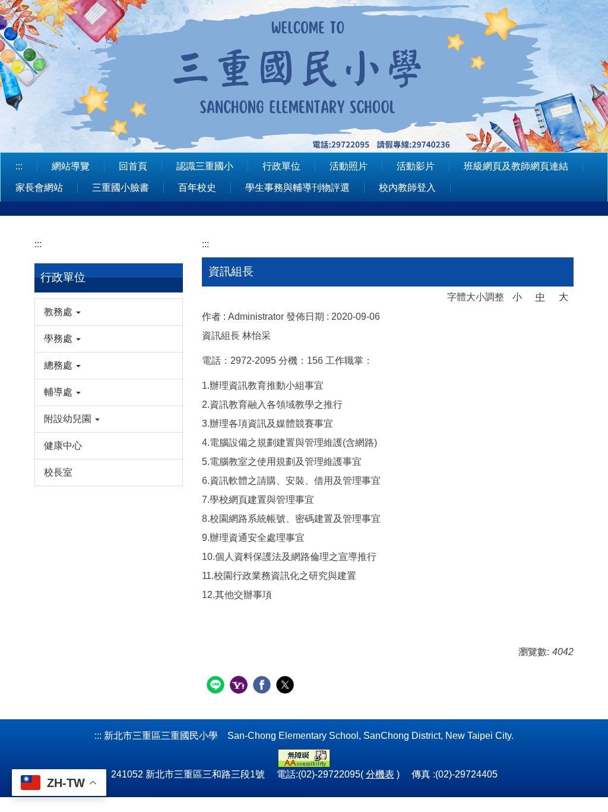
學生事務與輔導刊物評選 (297, 187)
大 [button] (563, 297)
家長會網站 (39, 187)
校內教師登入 (407, 187)
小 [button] (517, 297)
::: (19, 166)
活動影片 (416, 166)
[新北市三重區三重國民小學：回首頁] (304, 74)
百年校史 (197, 187)
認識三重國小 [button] (204, 166)
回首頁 (133, 166)
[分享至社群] (217, 686)
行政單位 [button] (281, 166)
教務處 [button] (59, 312)
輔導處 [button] (59, 392)
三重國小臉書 (120, 187)
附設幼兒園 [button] (69, 419)
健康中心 (63, 445)
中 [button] (540, 297)
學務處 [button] (59, 338)
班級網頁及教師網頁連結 (516, 166)
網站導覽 (71, 166)
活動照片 (349, 166)
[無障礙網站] (304, 758)
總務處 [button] (59, 365)
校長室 (58, 472)
